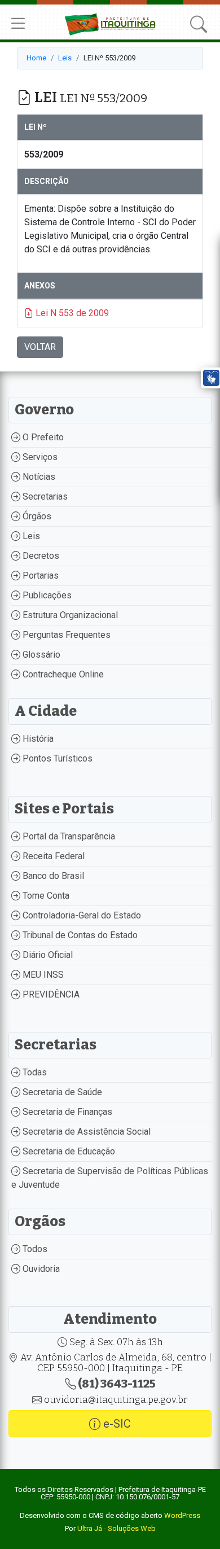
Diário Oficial (46, 954)
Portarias (39, 575)
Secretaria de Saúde (61, 1092)
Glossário (40, 654)
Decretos (39, 555)
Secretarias (44, 496)
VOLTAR (40, 347)
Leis (65, 58)
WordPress (182, 1515)
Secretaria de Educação (67, 1151)
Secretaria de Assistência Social (85, 1131)
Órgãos (35, 516)
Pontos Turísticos (56, 758)
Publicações (46, 595)
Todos (33, 1249)
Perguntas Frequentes (65, 634)
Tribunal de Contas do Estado (79, 935)
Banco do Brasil (52, 875)
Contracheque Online (62, 674)
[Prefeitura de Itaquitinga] (110, 22)
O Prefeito (42, 437)
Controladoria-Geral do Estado (80, 915)
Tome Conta (44, 895)
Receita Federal (52, 856)
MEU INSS (42, 974)
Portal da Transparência (67, 836)
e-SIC (115, 1423)
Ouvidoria (40, 1268)
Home (36, 58)
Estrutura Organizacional (69, 615)
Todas (33, 1072)
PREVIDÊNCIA (50, 994)
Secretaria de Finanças (66, 1111)
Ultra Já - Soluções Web (116, 1528)
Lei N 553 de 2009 (71, 313)
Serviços (39, 457)
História (37, 738)
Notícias (37, 476)
